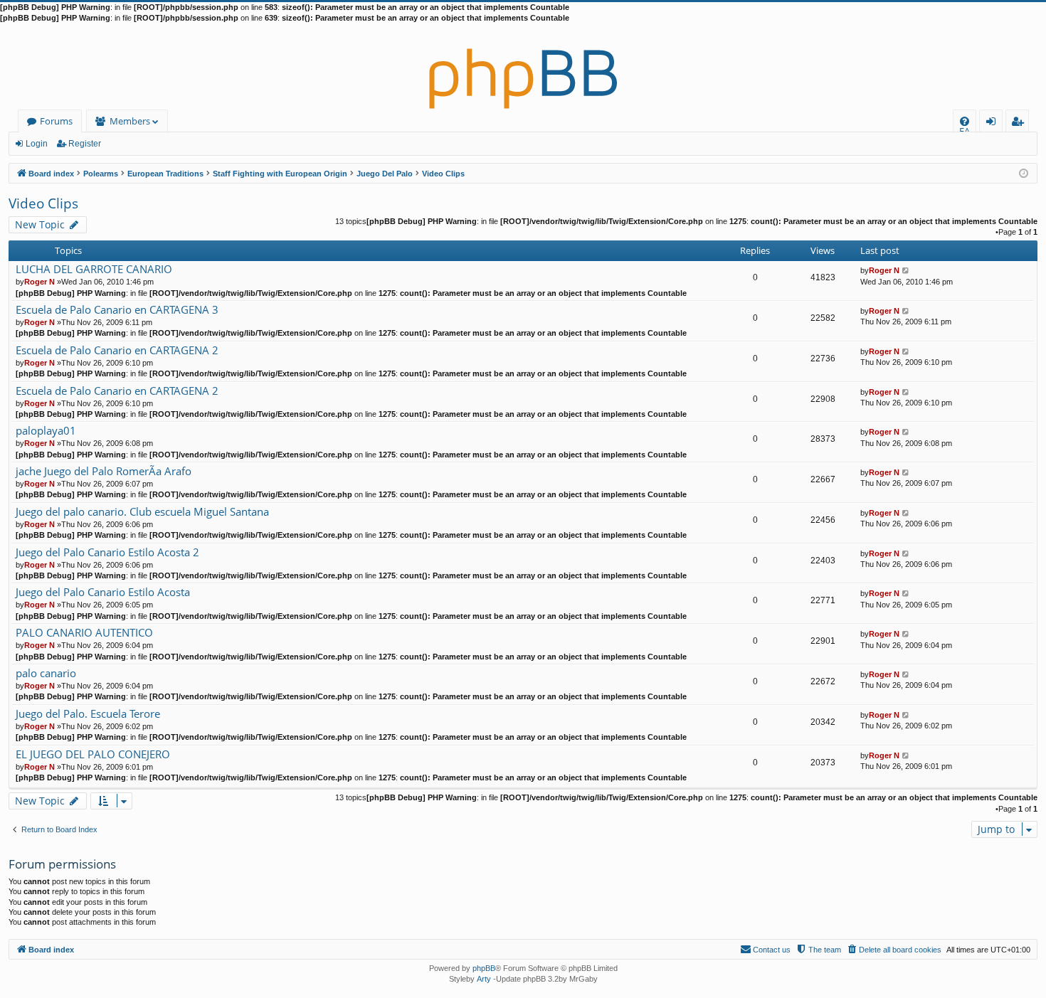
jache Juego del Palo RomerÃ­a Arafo (103, 471)
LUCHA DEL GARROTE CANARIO (94, 269)
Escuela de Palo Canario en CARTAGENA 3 (117, 310)
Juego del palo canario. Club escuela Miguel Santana (142, 512)
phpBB (483, 968)
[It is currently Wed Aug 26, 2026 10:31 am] (1023, 172)
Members (130, 121)
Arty (484, 979)
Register (84, 144)
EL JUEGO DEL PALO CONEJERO (93, 754)
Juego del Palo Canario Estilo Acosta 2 (107, 552)
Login (37, 144)
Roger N (39, 281)
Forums (56, 121)
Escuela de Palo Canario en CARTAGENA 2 (117, 350)
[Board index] (523, 67)
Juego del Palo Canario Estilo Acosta (103, 592)
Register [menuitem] (1020, 123)
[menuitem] (964, 121)
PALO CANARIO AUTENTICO (84, 632)
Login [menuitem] (994, 123)
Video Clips (43, 203)
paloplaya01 (46, 430)
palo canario (46, 673)
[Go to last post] (906, 270)
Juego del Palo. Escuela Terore (88, 714)
